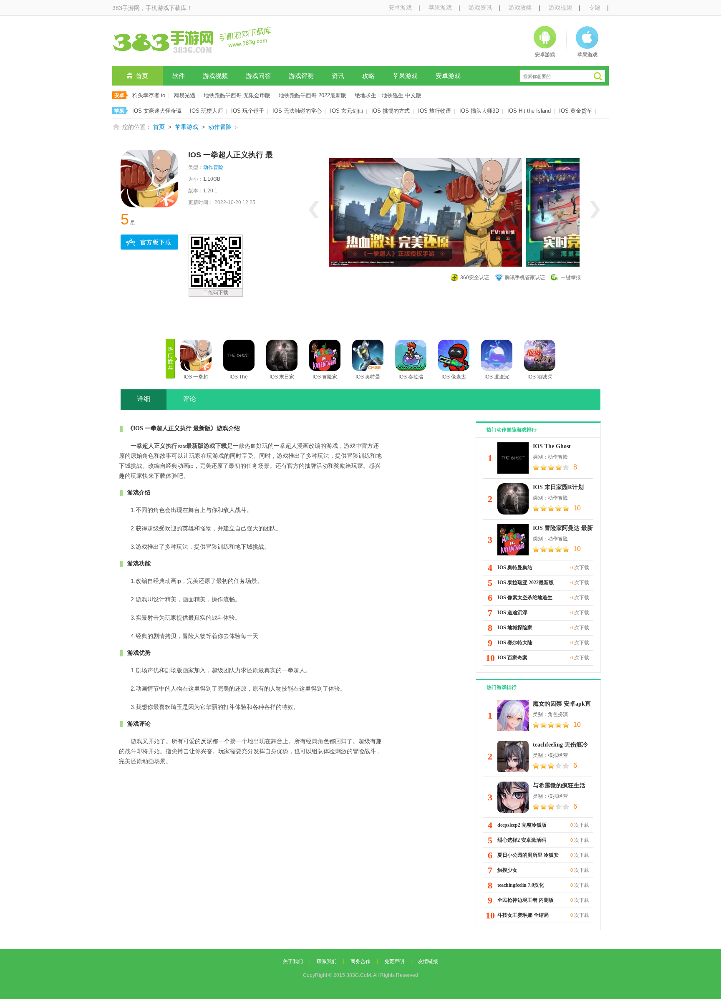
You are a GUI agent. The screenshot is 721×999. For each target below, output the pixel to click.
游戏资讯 (480, 7)
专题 (594, 7)
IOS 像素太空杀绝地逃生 (524, 597)
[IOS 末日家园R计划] (513, 499)
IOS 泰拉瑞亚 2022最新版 (525, 582)
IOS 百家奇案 (512, 658)
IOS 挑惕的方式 (390, 111)
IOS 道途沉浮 (512, 613)
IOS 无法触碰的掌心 (297, 111)
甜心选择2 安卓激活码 (521, 840)
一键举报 (571, 277)
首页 (142, 75)
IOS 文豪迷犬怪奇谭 (157, 111)
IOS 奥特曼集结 (514, 567)
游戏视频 (560, 7)
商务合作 (360, 961)
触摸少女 (507, 870)
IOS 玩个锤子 (247, 111)
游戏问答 (258, 75)
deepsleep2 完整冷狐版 (522, 825)
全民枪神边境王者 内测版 (525, 900)
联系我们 (327, 961)
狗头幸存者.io (148, 95)
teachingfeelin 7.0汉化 (520, 885)
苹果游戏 (440, 7)
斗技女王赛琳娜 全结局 (523, 915)
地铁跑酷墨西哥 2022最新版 (312, 95)
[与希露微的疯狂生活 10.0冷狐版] (513, 797)
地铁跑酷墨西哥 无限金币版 (237, 95)
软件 (178, 75)
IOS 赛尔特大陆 (514, 643)
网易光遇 (184, 95)
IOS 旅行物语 (434, 111)
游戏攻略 (520, 7)
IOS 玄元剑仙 (346, 111)
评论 (189, 398)
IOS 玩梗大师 (206, 111)
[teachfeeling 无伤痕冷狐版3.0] (513, 756)
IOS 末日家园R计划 (558, 487)
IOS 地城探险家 (514, 628)
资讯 (338, 75)
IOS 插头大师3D (479, 111)
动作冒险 (220, 127)
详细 (143, 398)
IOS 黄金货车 (575, 111)
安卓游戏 (400, 7)
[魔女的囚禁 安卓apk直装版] (513, 715)
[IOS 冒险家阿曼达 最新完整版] (513, 539)
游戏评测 (301, 75)
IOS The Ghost (552, 446)
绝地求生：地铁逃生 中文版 (388, 95)
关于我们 (293, 961)
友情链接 (428, 961)
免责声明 (394, 961)
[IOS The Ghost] (513, 458)
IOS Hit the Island (529, 111)
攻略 (368, 75)
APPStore (149, 242)
